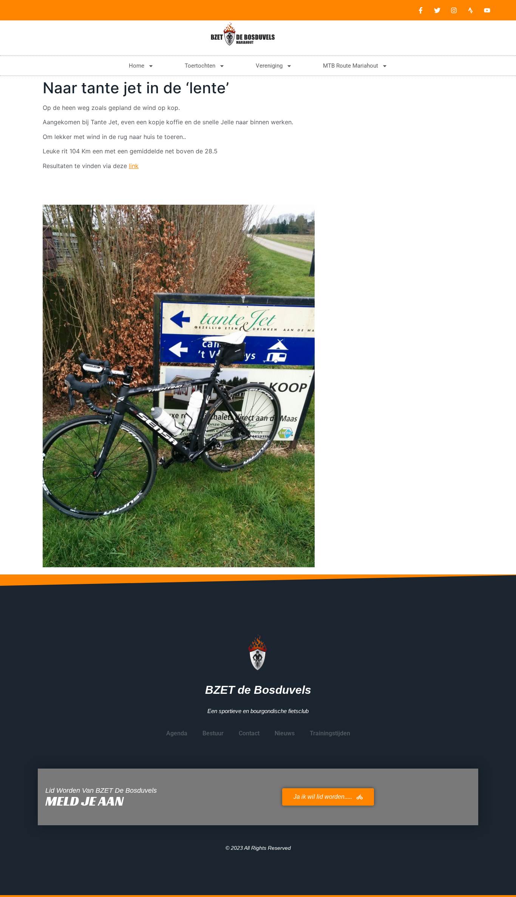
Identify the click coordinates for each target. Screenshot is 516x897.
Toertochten (200, 65)
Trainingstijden (330, 733)
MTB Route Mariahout (350, 65)
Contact (249, 733)
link (134, 166)
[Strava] (470, 10)
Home (136, 65)
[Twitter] (437, 10)
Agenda (176, 733)
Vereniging (269, 65)
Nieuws (285, 733)
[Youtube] (486, 10)
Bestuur (213, 733)
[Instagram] (453, 10)
